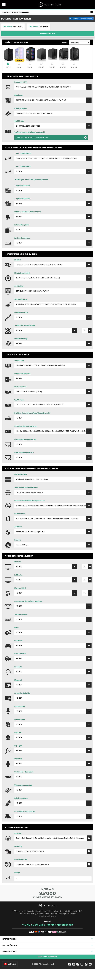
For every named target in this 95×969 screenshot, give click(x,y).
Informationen (9, 939)
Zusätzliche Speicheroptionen (32, 180)
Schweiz (12, 964)
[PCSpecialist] (49, 4)
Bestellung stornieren (47, 957)
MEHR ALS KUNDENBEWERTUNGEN (47, 893)
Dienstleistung (9, 951)
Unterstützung (9, 945)
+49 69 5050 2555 (33, 924)
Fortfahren (47, 33)
